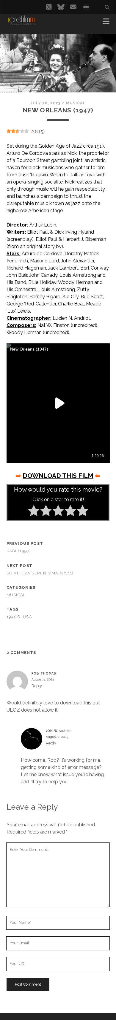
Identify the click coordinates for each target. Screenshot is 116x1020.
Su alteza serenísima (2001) (40, 573)
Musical (76, 103)
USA (27, 616)
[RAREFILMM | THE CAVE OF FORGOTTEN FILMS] (22, 23)
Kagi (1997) (19, 551)
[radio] (33, 511)
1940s (13, 616)
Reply (37, 685)
